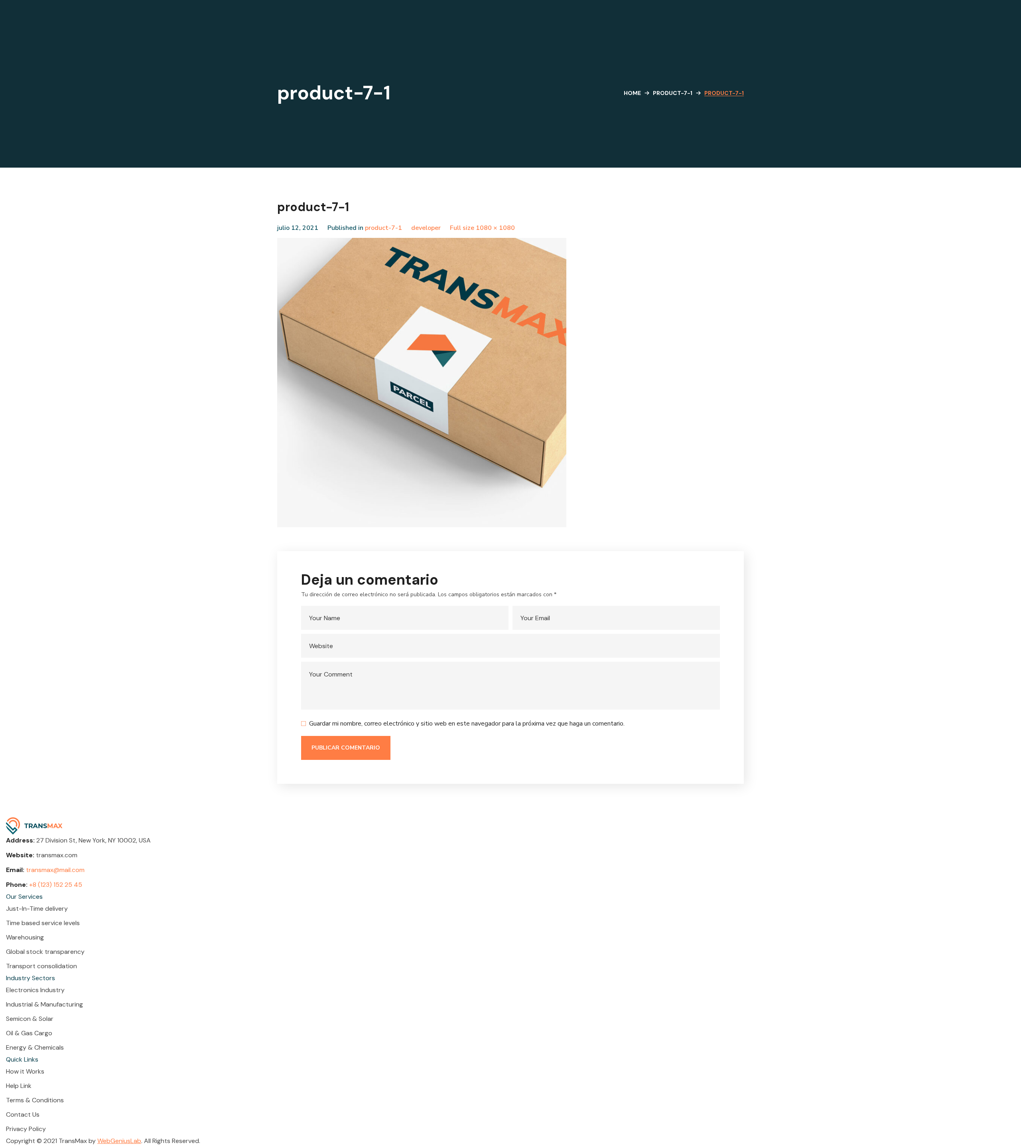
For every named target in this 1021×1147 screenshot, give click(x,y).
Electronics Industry (35, 990)
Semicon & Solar (29, 1019)
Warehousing (25, 937)
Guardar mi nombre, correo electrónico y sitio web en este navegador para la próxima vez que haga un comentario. (467, 723)
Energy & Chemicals (35, 1047)
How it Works (25, 1071)
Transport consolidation (41, 966)
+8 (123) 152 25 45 (55, 884)
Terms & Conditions (35, 1100)
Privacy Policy (26, 1129)
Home (632, 93)
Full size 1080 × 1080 (482, 227)
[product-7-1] (421, 243)
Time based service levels (43, 923)
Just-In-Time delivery (37, 908)
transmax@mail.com (55, 870)
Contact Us (22, 1114)
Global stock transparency (45, 951)
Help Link (19, 1086)
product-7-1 (672, 93)
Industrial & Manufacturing (44, 1004)
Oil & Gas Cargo (29, 1033)
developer (426, 227)
